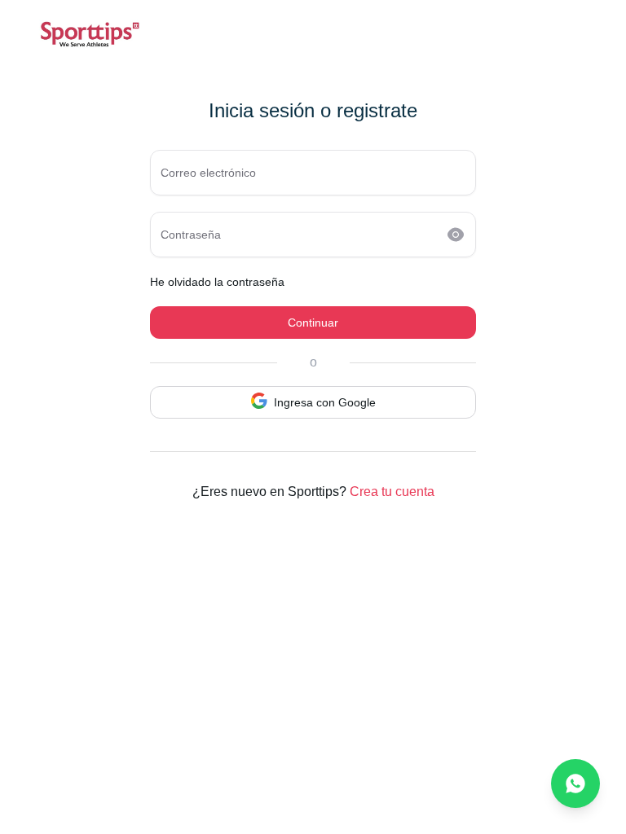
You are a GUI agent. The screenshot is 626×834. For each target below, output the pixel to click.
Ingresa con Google (325, 402)
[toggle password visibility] (455, 234)
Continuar (313, 322)
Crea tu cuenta (392, 491)
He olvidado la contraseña (217, 281)
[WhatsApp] (575, 783)
